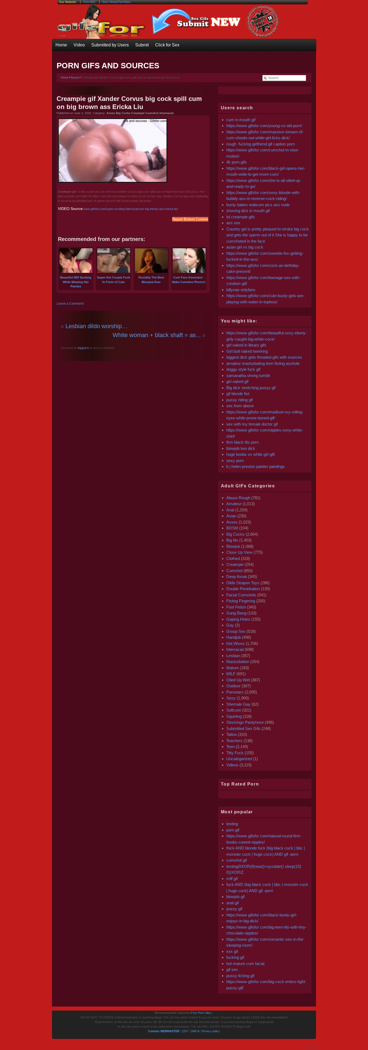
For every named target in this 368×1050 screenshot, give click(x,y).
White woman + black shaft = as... (157, 335)
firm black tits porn (242, 442)
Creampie (235, 564)
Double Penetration (243, 588)
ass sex (233, 222)
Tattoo (231, 734)
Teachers (234, 740)
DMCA (195, 1031)
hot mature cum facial (245, 963)
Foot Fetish (236, 607)
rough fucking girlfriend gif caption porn (260, 144)
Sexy (230, 698)
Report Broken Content (190, 219)
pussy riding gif (239, 399)
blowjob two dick (240, 448)
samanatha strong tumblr (248, 375)
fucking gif (235, 957)
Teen (230, 746)
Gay (230, 625)
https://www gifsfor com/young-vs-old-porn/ (264, 125)
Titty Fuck (235, 752)
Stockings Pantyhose (245, 722)
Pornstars (235, 692)
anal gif (232, 903)
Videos (232, 765)
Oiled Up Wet (238, 680)
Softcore (233, 710)
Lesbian (233, 655)
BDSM (232, 528)
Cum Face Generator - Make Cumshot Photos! (189, 280)
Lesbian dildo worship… (96, 326)
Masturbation (237, 661)
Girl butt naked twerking (247, 351)
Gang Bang (236, 613)
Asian (231, 516)
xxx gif (232, 951)
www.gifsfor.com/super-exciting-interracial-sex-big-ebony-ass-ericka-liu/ (131, 208)
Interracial (235, 649)
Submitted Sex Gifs (243, 728)
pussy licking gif (240, 975)
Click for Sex (167, 45)
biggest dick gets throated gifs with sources (264, 357)
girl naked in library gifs (246, 345)
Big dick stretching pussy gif (251, 387)
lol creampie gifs (240, 217)
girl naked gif (237, 381)
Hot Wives (235, 643)
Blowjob (233, 546)
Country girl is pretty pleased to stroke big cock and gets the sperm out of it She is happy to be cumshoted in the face (267, 235)
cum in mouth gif (240, 119)
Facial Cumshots (241, 595)
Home (61, 45)
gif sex (232, 969)
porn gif (232, 830)
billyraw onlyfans (240, 289)
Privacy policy (211, 1031)
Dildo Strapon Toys (242, 582)
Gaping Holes (238, 619)
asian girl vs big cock (244, 247)
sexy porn (235, 460)
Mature (232, 667)
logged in (83, 347)
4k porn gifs (236, 162)
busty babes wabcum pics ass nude (258, 204)
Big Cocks (235, 534)
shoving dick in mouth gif (248, 210)
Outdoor (233, 686)
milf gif (232, 878)
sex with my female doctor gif (252, 424)
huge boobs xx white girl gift (250, 454)
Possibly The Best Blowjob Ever (151, 280)
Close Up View (239, 552)
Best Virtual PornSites (116, 2)
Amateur (233, 503)
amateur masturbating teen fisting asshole (263, 363)
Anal (230, 510)
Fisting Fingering (240, 601)
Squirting (234, 716)
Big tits (232, 540)
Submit (142, 45)
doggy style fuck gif (243, 369)
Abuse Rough (238, 497)
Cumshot (234, 570)
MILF (230, 673)
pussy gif (234, 908)
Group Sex (235, 631)
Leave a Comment (70, 303)
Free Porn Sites (201, 1012)
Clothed (233, 558)
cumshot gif (236, 860)
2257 (185, 1031)
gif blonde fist (237, 393)
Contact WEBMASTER (163, 1031)
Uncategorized (239, 758)
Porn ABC (89, 2)
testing (232, 823)
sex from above (240, 405)
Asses (75, 77)
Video (79, 45)
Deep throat (236, 576)
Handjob (233, 637)
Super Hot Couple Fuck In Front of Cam (113, 280)
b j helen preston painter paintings (255, 466)
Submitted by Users (110, 45)
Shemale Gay (238, 704)
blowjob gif (235, 896)
